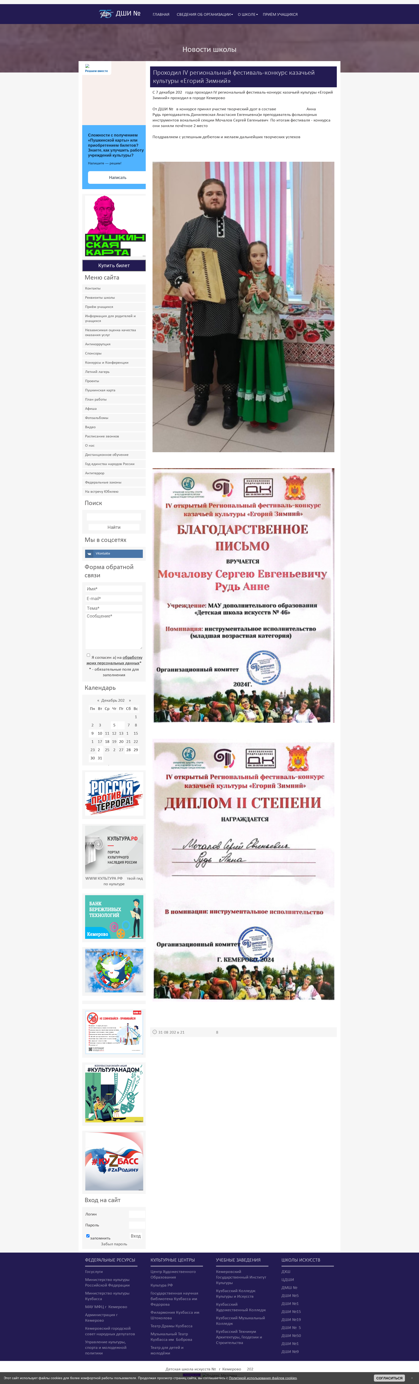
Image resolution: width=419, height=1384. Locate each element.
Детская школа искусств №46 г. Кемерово (203, 1369)
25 (107, 750)
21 (128, 742)
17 (100, 742)
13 (121, 733)
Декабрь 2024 (114, 700)
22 (136, 742)
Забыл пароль (114, 1244)
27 (121, 750)
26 (114, 750)
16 (92, 742)
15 (136, 733)
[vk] (114, 554)
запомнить (100, 1238)
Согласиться (389, 1378)
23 (92, 750)
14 (128, 733)
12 (114, 733)
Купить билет (114, 265)
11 (107, 733)
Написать (117, 178)
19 (114, 742)
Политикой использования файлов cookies (263, 1378)
